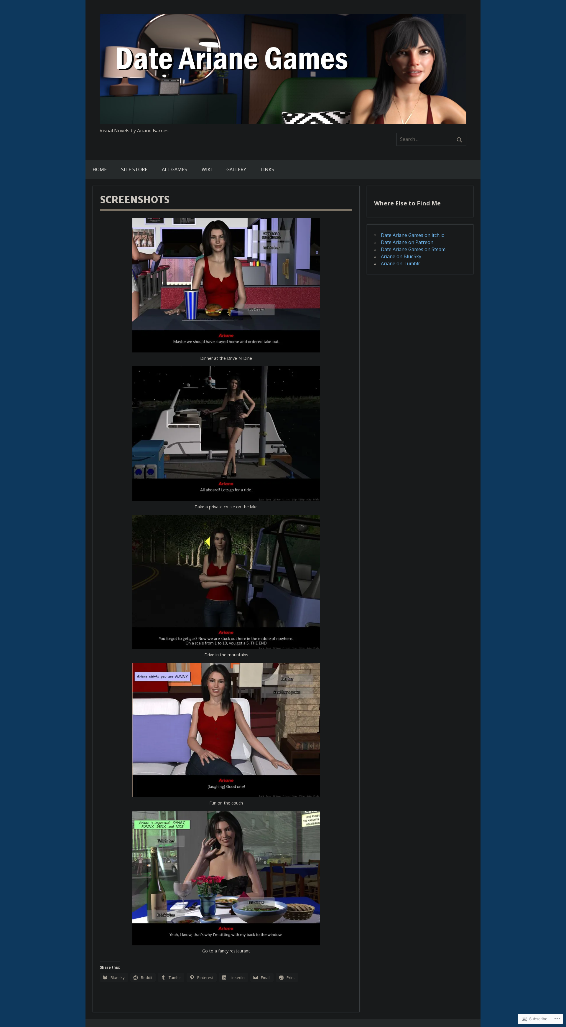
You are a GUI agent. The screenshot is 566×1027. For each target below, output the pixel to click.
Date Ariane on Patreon (407, 242)
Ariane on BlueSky (401, 256)
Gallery (236, 169)
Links (267, 169)
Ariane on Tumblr (400, 263)
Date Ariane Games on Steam (413, 249)
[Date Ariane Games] (283, 122)
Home (100, 169)
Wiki (207, 169)
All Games (174, 169)
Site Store (134, 169)
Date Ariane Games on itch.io (413, 235)
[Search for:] (431, 139)
